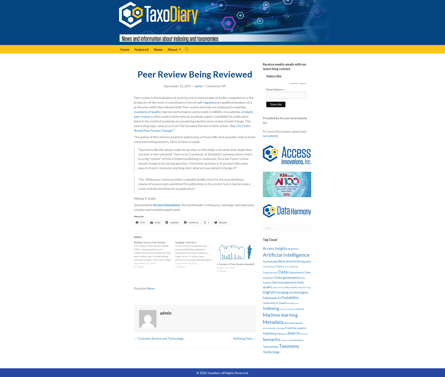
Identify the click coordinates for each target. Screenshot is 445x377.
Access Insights (275, 248)
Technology (271, 352)
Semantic (272, 339)
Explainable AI (272, 297)
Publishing (269, 333)
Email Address (275, 89)
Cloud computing (290, 266)
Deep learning (304, 287)
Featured (141, 49)
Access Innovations (166, 205)
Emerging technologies (291, 292)
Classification (269, 266)
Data (283, 271)
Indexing (271, 308)
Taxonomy (289, 346)
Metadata (273, 322)
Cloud (279, 266)
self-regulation (207, 102)
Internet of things (288, 309)
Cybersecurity (270, 272)
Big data (306, 261)
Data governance (287, 277)
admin (198, 86)
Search (294, 333)
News (158, 49)
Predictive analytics (296, 328)
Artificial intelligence (286, 255)
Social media (287, 340)
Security (304, 334)
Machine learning (280, 315)
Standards (298, 340)
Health (283, 303)
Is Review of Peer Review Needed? (236, 264)
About (172, 49)
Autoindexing (270, 261)
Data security (290, 287)
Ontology (280, 328)
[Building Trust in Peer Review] (154, 255)
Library (300, 308)
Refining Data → (244, 338)
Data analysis (296, 272)
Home (124, 49)
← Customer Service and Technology (159, 338)
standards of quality (147, 112)
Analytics (293, 248)
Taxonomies (270, 346)
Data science (278, 287)
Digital (268, 292)
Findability (290, 297)
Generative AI (270, 303)
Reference (282, 333)
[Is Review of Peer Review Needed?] (236, 251)
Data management (284, 282)
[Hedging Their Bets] (196, 255)
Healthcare (293, 303)
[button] (179, 49)
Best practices (289, 261)
